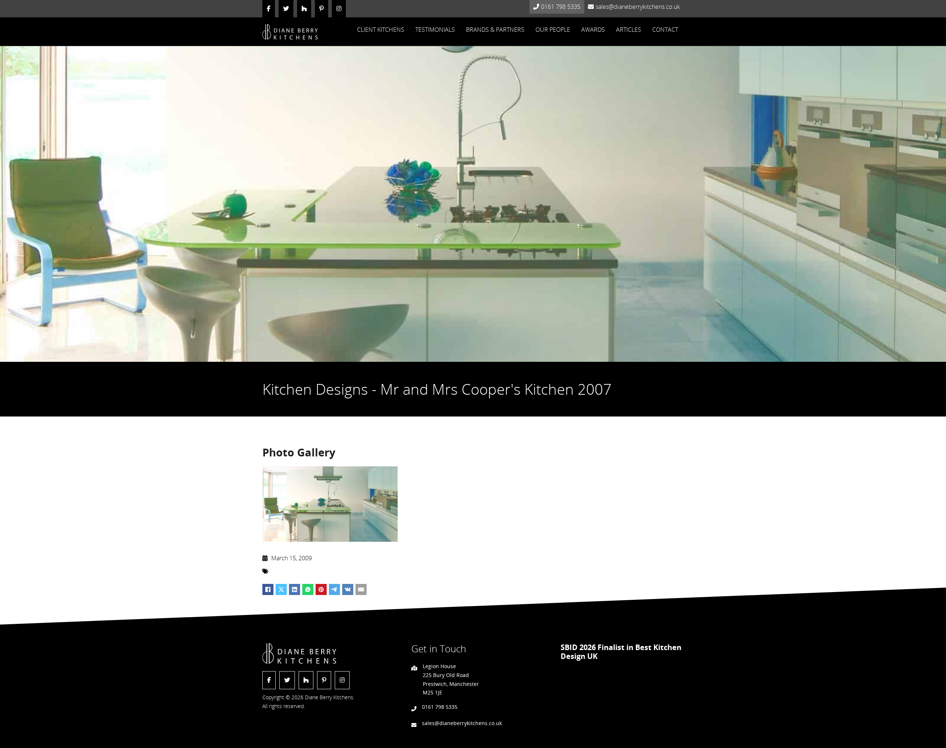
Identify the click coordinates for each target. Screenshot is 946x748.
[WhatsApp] (307, 589)
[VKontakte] (347, 589)
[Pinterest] (321, 589)
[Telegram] (334, 589)
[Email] (361, 589)
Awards (593, 30)
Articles (628, 30)
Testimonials (435, 30)
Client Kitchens (380, 30)
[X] (281, 589)
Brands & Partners (495, 30)
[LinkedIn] (294, 589)
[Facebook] (267, 589)
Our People (552, 30)
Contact (665, 30)
